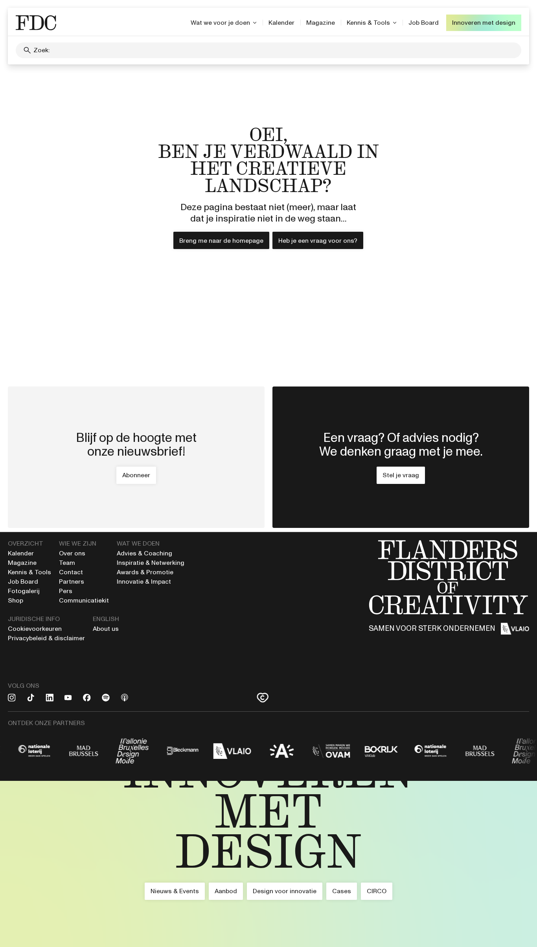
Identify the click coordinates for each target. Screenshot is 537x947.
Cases (341, 891)
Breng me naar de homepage (221, 240)
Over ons (72, 553)
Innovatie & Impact (144, 581)
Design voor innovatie (284, 891)
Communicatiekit (84, 600)
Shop (15, 600)
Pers (65, 591)
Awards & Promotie (145, 572)
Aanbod (226, 891)
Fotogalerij (24, 591)
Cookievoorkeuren (35, 628)
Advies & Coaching (145, 553)
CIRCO (376, 891)
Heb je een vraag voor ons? (317, 240)
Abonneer (136, 475)
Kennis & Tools (368, 22)
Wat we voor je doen (220, 22)
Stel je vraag (401, 475)
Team (67, 562)
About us (106, 628)
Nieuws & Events (175, 891)
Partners (71, 581)
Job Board (423, 22)
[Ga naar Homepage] (268, 864)
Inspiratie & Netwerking (150, 562)
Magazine (320, 22)
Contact (71, 572)
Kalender (281, 22)
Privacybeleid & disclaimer (46, 638)
